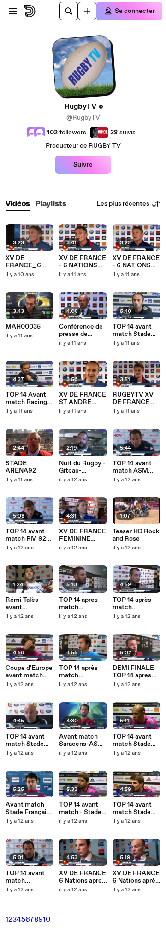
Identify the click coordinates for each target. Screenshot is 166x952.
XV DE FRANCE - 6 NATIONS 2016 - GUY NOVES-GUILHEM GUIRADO (136, 261)
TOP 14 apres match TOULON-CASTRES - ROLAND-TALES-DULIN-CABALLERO (82, 603)
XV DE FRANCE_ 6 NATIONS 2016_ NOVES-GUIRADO (29, 261)
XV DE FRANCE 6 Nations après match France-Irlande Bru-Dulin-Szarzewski (136, 877)
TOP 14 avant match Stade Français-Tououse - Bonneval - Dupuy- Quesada (132, 808)
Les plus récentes (122, 204)
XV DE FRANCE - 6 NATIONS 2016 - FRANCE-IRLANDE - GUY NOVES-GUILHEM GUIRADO (83, 261)
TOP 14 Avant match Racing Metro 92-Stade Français (29, 398)
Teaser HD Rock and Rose (136, 535)
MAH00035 (23, 326)
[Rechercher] (68, 11)
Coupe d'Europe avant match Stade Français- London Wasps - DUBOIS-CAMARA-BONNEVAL (29, 671)
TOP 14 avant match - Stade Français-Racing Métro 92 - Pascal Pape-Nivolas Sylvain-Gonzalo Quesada (80, 808)
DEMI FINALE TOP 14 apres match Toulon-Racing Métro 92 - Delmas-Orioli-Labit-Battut (134, 671)
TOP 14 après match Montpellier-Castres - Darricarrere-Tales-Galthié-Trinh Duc (80, 671)
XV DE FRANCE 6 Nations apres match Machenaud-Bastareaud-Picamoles (82, 877)
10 (47, 919)
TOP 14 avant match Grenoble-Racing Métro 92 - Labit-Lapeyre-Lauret (29, 877)
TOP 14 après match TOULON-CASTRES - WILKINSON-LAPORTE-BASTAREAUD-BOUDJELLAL (136, 603)
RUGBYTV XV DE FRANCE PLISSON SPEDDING (133, 398)
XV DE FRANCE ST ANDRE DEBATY (82, 398)
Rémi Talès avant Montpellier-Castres (24, 603)
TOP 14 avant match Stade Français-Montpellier (132, 330)
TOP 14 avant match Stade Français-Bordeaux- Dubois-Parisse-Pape (136, 740)
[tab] (18, 204)
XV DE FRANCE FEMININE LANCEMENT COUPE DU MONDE (82, 535)
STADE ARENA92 (21, 467)
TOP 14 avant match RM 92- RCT (27, 535)
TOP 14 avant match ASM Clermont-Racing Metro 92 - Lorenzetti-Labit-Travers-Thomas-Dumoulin (136, 467)
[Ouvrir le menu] (13, 11)
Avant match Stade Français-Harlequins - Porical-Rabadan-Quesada (29, 808)
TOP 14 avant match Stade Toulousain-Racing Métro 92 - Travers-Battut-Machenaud (26, 740)
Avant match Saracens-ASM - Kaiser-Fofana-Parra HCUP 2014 (81, 740)
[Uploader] (87, 11)
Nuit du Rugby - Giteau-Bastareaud (82, 467)
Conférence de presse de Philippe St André (81, 330)
